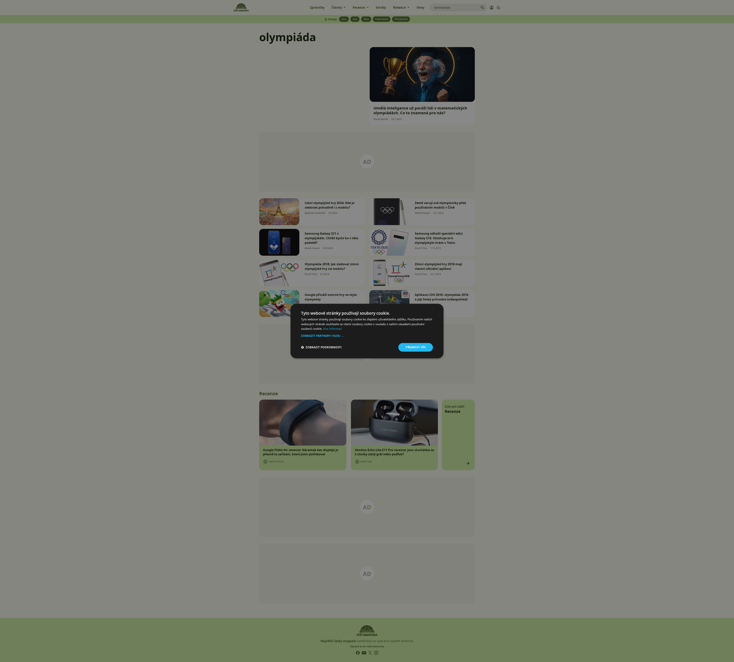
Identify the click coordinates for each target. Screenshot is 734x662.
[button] (367, 335)
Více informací (332, 329)
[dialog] (367, 331)
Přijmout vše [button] (416, 347)
